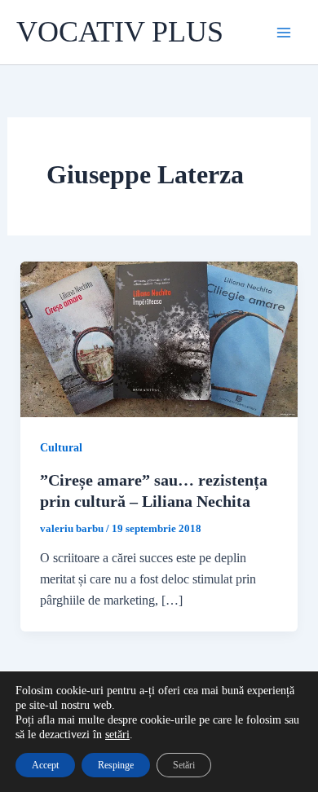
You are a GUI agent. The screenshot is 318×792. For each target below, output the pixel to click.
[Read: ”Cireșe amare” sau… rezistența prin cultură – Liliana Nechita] (159, 338)
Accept (45, 765)
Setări (184, 765)
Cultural (61, 448)
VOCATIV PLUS (119, 31)
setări (117, 734)
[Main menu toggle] (284, 33)
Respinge (116, 765)
